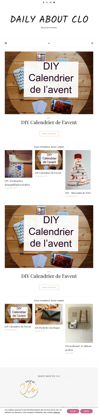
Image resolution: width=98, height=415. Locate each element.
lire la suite (49, 134)
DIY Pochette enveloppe (47, 327)
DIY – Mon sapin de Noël (78, 192)
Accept (73, 411)
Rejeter (86, 411)
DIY (49, 118)
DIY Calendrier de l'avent (48, 172)
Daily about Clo (49, 20)
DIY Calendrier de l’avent (49, 122)
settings (56, 412)
